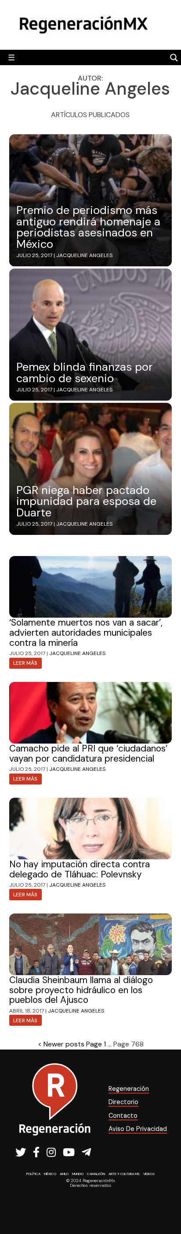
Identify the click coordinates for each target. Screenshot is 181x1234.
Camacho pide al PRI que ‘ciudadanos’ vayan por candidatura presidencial (88, 753)
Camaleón (96, 1173)
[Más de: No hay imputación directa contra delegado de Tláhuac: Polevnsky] (90, 828)
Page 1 (96, 1044)
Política (33, 1173)
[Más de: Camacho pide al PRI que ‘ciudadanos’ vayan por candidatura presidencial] (90, 713)
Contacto (123, 1116)
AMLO (64, 1173)
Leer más (25, 663)
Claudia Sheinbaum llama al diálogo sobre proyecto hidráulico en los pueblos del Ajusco (81, 990)
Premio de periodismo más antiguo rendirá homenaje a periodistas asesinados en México (88, 227)
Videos (149, 1173)
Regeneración (129, 1089)
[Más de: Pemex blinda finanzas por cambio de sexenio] (90, 335)
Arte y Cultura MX (124, 1173)
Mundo (77, 1173)
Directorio (123, 1102)
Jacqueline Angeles (84, 255)
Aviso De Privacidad (138, 1129)
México (50, 1173)
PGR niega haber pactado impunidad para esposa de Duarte (86, 501)
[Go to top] (164, 1204)
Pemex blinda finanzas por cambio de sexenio (84, 373)
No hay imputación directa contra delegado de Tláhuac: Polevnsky (79, 869)
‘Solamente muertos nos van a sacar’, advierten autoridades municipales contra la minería (86, 632)
